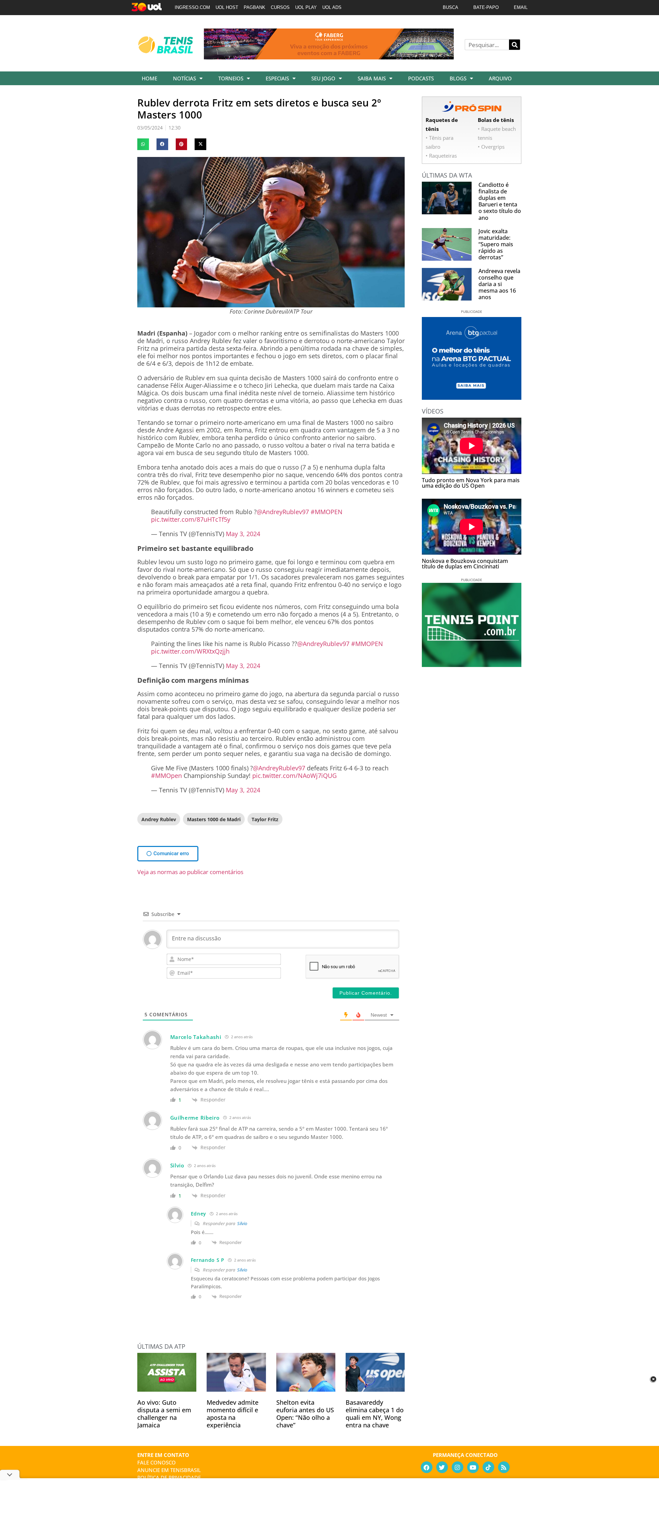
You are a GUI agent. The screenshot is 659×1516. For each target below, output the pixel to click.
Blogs (458, 78)
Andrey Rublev (158, 819)
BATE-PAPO (486, 7)
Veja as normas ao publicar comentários (190, 872)
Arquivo (500, 78)
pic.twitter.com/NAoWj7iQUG (294, 775)
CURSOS (280, 7)
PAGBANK (254, 7)
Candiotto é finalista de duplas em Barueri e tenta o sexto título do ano (499, 201)
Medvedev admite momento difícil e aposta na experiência (232, 1413)
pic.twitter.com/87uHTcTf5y (190, 519)
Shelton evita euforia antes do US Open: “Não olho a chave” (305, 1413)
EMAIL (521, 7)
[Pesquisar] (514, 44)
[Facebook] (426, 1467)
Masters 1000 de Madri (214, 819)
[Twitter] (442, 1467)
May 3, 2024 (243, 534)
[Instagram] (457, 1467)
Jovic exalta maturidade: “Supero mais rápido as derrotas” (495, 244)
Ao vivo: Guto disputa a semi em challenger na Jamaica (164, 1413)
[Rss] (504, 1467)
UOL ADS (332, 7)
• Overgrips (491, 146)
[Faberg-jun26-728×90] (329, 57)
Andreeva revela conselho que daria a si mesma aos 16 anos (499, 284)
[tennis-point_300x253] (471, 664)
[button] (143, 144)
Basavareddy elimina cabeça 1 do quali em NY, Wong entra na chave (375, 1413)
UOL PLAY (306, 7)
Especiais (277, 78)
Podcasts (421, 78)
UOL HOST (227, 7)
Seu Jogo (323, 78)
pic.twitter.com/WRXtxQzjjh (190, 651)
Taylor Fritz (265, 819)
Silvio (242, 1223)
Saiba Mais (372, 78)
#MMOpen (166, 775)
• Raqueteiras (441, 155)
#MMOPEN (327, 512)
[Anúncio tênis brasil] (471, 397)
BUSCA (450, 7)
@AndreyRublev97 (283, 512)
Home (149, 78)
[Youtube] (473, 1467)
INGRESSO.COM (192, 7)
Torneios (230, 78)
